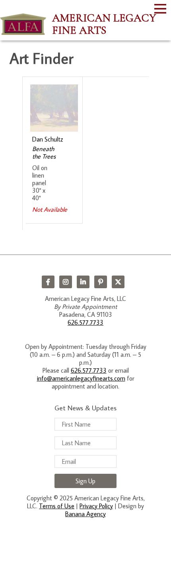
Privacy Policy (96, 506)
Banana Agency (85, 514)
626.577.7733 (85, 322)
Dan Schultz (47, 139)
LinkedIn (83, 282)
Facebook (48, 282)
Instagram (65, 282)
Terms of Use (56, 506)
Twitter (118, 282)
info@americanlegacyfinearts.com (81, 378)
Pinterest (100, 282)
